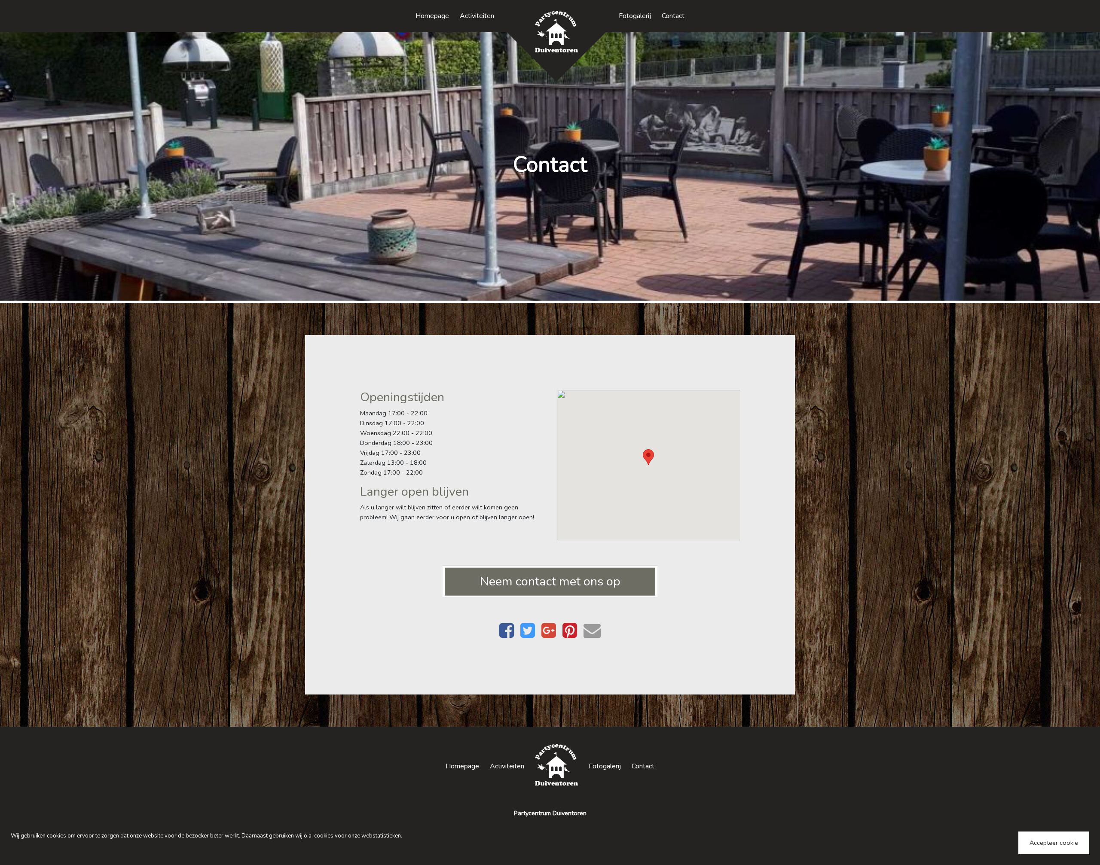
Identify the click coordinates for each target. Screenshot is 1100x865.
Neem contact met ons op (550, 581)
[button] (648, 457)
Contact (673, 16)
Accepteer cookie (1054, 842)
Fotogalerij (635, 16)
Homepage (432, 16)
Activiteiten (477, 16)
